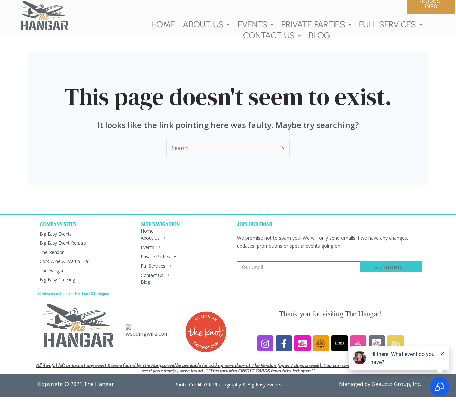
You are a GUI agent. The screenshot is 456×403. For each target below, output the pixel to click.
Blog (319, 35)
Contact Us (269, 35)
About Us (203, 24)
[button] (206, 24)
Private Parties (313, 24)
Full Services (387, 24)
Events (252, 24)
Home (163, 24)
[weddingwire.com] (149, 330)
